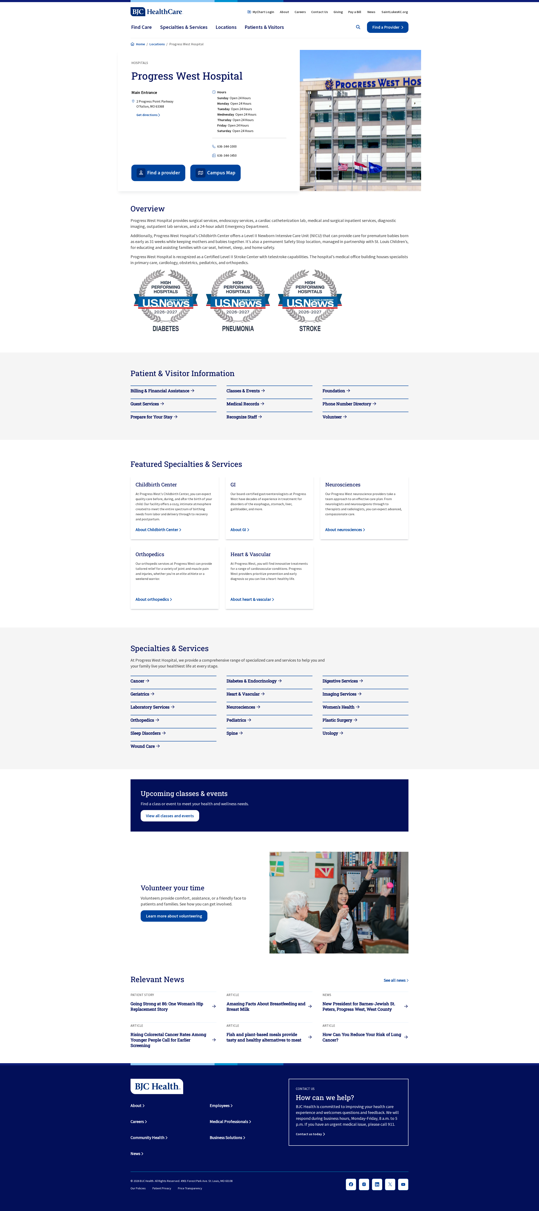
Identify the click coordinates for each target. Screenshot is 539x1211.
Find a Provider (385, 27)
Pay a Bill (354, 12)
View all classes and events (170, 815)
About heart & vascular (251, 599)
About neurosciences (343, 529)
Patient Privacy (161, 1188)
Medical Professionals (229, 1121)
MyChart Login (263, 12)
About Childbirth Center (157, 529)
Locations (157, 44)
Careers (300, 12)
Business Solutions (226, 1137)
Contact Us (319, 12)
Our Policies (138, 1188)
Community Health (147, 1137)
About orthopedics (152, 599)
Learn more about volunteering (174, 916)
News (371, 12)
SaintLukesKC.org (395, 12)
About (284, 12)
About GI (238, 529)
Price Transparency (190, 1188)
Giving (338, 12)
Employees (219, 1105)
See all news (395, 980)
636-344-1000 (227, 146)
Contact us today (309, 1134)
